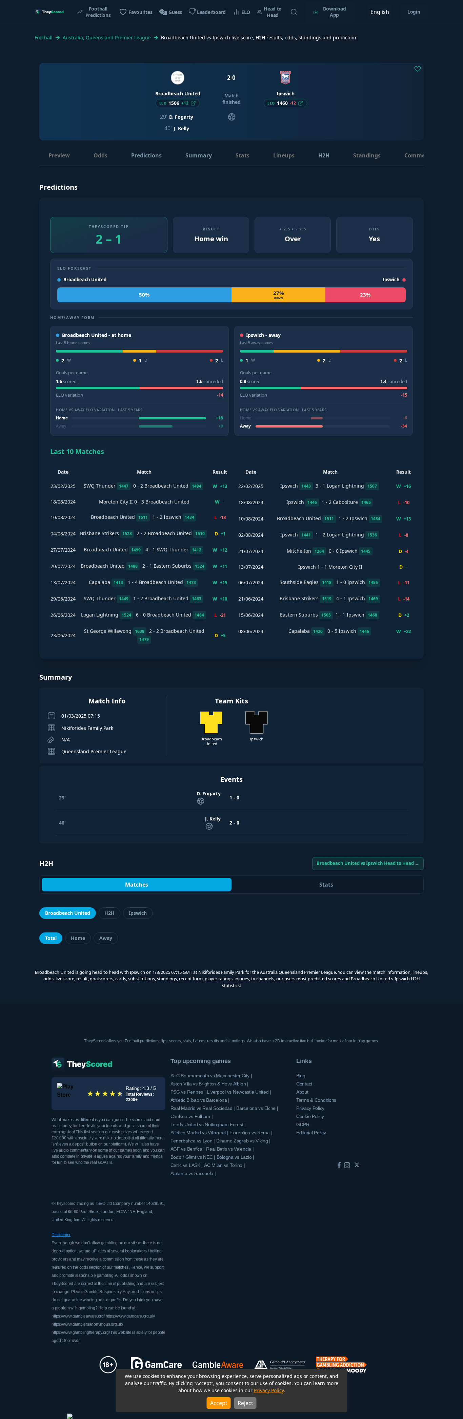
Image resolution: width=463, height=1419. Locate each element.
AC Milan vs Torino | (224, 1165)
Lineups (284, 155)
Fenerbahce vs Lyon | (192, 1140)
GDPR (302, 1124)
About (302, 1092)
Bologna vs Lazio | (235, 1157)
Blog (300, 1075)
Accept (218, 1403)
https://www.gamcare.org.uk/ (130, 1316)
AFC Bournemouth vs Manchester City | (211, 1075)
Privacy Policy (269, 1390)
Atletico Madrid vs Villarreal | (199, 1132)
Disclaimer (61, 1234)
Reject (245, 1403)
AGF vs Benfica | (187, 1149)
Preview (59, 155)
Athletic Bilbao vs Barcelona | (200, 1100)
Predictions (146, 155)
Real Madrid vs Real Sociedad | (202, 1108)
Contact (304, 1083)
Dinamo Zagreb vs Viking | (243, 1140)
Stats (242, 155)
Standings (367, 155)
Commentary (422, 155)
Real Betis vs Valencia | (230, 1149)
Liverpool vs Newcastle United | (239, 1092)
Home (78, 938)
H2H (323, 155)
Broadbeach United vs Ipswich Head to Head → (368, 863)
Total (51, 938)
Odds (100, 155)
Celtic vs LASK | (186, 1165)
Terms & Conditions (316, 1100)
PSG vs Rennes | (188, 1092)
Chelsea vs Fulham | (191, 1116)
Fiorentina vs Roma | (250, 1132)
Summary (198, 155)
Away (105, 938)
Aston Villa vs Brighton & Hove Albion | (209, 1083)
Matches (136, 884)
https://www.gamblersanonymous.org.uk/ (87, 1324)
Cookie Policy (310, 1116)
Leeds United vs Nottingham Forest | (208, 1124)
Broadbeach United (67, 913)
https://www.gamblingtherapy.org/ (80, 1332)
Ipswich (138, 913)
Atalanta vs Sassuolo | (193, 1173)
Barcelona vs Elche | (257, 1108)
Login (413, 11)
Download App (334, 11)
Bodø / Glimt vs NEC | (192, 1157)
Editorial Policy (311, 1132)
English (379, 12)
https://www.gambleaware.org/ (78, 1316)
